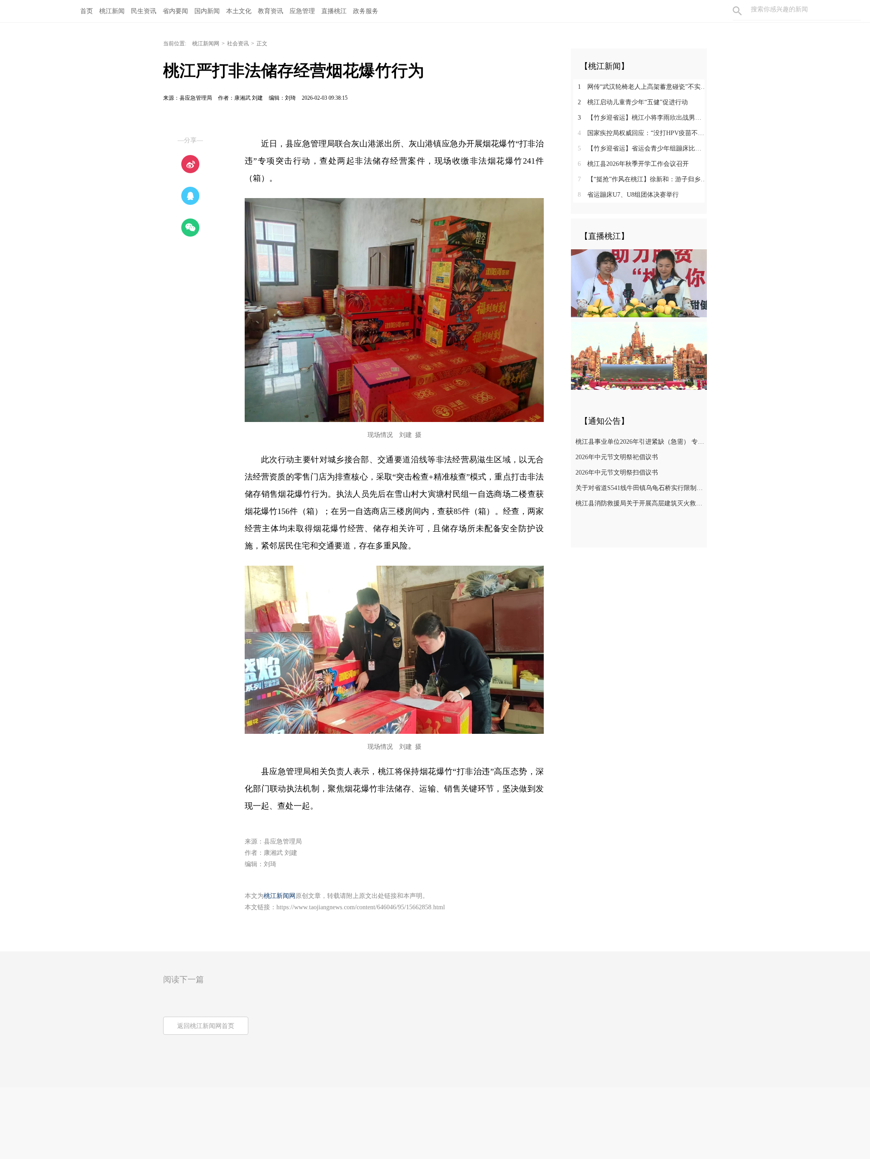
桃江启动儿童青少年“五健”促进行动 (633, 102)
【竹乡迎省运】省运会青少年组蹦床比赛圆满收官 (642, 148)
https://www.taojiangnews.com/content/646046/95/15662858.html (360, 907)
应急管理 (302, 11)
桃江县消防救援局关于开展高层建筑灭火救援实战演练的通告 (640, 503)
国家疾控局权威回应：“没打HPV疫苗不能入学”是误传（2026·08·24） (642, 133)
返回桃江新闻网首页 (205, 1026)
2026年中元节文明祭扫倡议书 (616, 472)
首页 (86, 11)
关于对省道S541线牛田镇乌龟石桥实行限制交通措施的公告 (640, 488)
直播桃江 (334, 11)
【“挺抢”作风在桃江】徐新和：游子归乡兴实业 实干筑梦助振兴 (642, 179)
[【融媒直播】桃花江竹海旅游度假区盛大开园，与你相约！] (639, 355)
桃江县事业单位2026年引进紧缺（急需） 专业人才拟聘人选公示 (640, 441)
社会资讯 (238, 43)
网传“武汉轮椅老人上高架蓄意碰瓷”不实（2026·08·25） (642, 86)
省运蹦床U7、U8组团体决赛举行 (628, 194)
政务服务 (365, 11)
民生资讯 (143, 11)
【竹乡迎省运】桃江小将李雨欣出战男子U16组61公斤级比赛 (642, 117)
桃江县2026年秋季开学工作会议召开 (633, 163)
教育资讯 (270, 11)
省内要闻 (175, 11)
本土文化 (238, 11)
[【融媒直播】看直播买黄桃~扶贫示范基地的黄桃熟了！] (639, 283)
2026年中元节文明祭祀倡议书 (616, 457)
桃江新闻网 (205, 43)
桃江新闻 (112, 11)
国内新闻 (207, 11)
